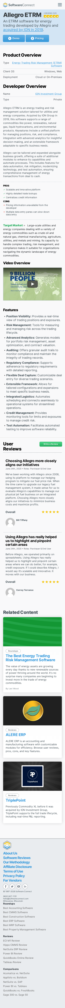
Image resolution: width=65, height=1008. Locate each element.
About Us (10, 853)
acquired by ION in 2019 (23, 29)
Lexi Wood (14, 688)
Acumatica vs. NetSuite (16, 973)
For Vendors (12, 880)
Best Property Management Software (24, 929)
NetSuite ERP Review (15, 949)
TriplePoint (16, 800)
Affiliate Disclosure (17, 867)
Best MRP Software (14, 925)
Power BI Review (12, 953)
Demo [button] (16, 38)
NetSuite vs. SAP (12, 981)
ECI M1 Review (11, 940)
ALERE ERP (16, 734)
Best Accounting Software (18, 908)
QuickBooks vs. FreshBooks (18, 990)
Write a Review (51, 444)
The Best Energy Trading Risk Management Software (30, 658)
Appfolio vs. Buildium (15, 977)
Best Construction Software (19, 916)
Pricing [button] (39, 38)
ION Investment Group (48, 93)
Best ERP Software (14, 920)
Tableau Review (12, 962)
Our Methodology (16, 862)
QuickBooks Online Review (18, 957)
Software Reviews (16, 858)
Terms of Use (13, 871)
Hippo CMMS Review (15, 944)
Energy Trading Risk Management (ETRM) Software (37, 64)
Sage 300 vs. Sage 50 (15, 994)
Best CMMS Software (15, 912)
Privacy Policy (14, 876)
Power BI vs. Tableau (15, 986)
